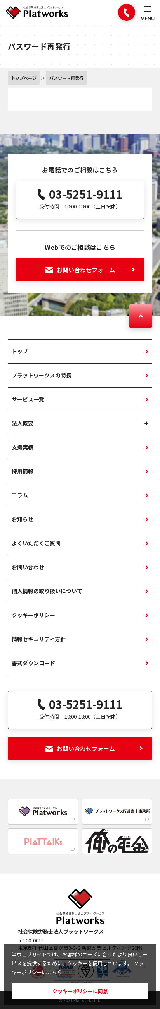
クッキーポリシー (33, 615)
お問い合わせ (28, 567)
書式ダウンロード (33, 663)
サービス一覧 (28, 399)
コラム (20, 495)
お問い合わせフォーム (86, 270)
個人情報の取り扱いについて (47, 591)
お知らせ (22, 519)
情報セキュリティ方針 (39, 639)
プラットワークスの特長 (41, 375)
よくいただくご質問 (36, 543)
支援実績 (22, 447)
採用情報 (22, 471)
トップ (20, 351)
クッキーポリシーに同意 (80, 991)
